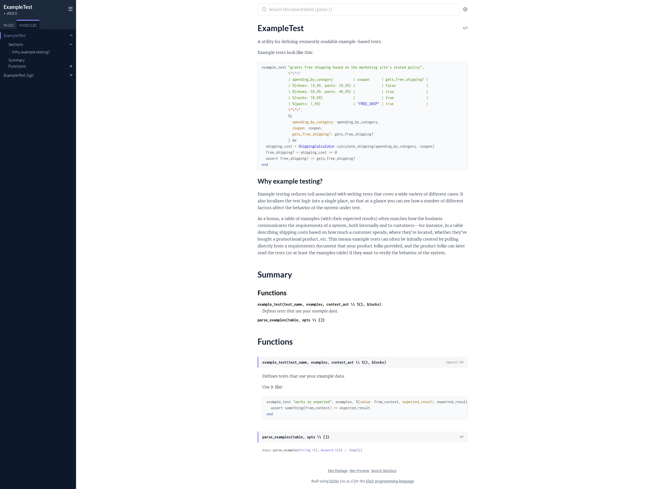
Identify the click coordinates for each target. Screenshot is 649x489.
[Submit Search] (264, 9)
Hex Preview (359, 470)
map (353, 450)
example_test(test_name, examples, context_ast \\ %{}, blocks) (319, 304)
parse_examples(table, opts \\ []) (291, 320)
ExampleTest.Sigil (18, 75)
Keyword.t (329, 450)
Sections (15, 44)
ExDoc (334, 481)
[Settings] (465, 9)
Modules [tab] (28, 25)
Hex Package (338, 470)
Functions (17, 66)
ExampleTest (18, 7)
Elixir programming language (390, 481)
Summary (16, 60)
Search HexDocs (383, 471)
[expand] (71, 35)
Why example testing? (31, 52)
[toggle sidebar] (70, 10)
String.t (307, 450)
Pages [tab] (9, 25)
